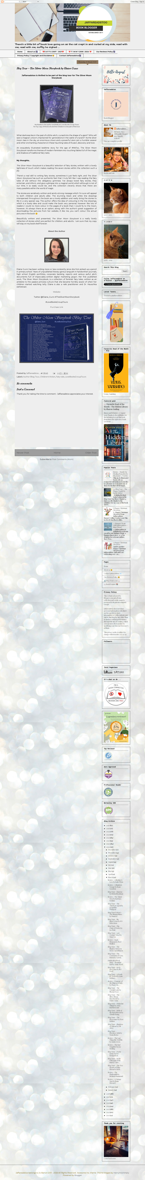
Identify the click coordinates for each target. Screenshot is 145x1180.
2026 (108, 825)
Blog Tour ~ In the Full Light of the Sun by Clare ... (114, 1061)
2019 (108, 847)
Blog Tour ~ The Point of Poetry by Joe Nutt (115, 928)
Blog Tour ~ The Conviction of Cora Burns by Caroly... (115, 956)
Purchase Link (56, 307)
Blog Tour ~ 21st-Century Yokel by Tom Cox (115, 935)
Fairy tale (60, 377)
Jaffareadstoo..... (122, 129)
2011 (108, 1115)
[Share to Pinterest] (67, 373)
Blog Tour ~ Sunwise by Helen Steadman (115, 893)
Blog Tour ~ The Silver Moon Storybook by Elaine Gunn (113, 998)
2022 (108, 838)
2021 (108, 841)
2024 (108, 831)
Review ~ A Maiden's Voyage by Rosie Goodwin (115, 887)
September (112, 859)
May (110, 871)
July (109, 865)
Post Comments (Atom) (62, 459)
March (110, 877)
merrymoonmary (121, 1173)
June (110, 868)
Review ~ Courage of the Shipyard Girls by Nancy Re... (115, 983)
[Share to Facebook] (65, 373)
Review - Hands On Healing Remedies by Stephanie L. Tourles (120, 474)
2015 (108, 1103)
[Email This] (58, 373)
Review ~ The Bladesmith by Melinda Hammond (115, 1074)
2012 (108, 1112)
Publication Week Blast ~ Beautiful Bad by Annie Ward (115, 963)
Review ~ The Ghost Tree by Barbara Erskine (115, 899)
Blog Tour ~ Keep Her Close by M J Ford (114, 969)
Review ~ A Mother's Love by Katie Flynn (115, 881)
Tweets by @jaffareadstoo (113, 295)
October (111, 856)
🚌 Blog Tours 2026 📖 (112, 581)
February (111, 1087)
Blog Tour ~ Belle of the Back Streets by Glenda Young (115, 1013)
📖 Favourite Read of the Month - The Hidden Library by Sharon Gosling (116, 406)
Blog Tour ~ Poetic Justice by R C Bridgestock (114, 1054)
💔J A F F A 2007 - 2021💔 (53, 52)
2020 (108, 844)
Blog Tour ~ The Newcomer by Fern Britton (115, 1019)
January (111, 1090)
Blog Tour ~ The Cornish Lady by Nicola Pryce (114, 990)
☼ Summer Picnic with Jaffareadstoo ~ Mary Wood (120, 525)
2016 (108, 1100)
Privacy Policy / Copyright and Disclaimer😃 (35, 56)
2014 (108, 1106)
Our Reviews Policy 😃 (112, 577)
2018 (108, 1094)
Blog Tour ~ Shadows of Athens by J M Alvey (115, 1026)
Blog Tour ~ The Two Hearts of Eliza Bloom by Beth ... (115, 1067)
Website (56, 292)
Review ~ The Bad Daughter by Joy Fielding (114, 1047)
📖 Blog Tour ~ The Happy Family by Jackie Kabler (120, 491)
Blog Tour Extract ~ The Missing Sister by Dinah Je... (115, 914)
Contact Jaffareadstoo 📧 (113, 573)
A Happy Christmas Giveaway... (120, 509)
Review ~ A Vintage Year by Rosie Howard (114, 1081)
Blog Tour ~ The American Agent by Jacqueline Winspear (115, 906)
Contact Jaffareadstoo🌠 (70, 56)
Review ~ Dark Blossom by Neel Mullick (114, 942)
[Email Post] (54, 373)
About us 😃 (108, 570)
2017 (108, 1097)
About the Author (56, 231)
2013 (108, 1109)
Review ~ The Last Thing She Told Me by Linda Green (115, 1040)
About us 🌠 (32, 52)
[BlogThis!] (60, 373)
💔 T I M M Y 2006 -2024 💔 (80, 52)
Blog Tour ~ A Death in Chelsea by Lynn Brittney (115, 976)
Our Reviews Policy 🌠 (105, 52)
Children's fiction (47, 377)
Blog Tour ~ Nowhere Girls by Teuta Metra (115, 1033)
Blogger (78, 1175)
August (111, 862)
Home (19, 52)
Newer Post (23, 452)
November (112, 853)
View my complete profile (113, 141)
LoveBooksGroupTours (75, 377)
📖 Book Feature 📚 (111, 584)
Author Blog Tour (31, 377)
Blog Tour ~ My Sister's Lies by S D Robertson (115, 921)
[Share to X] (63, 373)
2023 (108, 835)
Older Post (91, 452)
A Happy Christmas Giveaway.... (120, 544)
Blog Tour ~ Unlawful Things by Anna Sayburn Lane (115, 1006)
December (112, 850)
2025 (108, 828)
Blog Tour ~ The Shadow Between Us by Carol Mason (115, 949)
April (110, 874)
